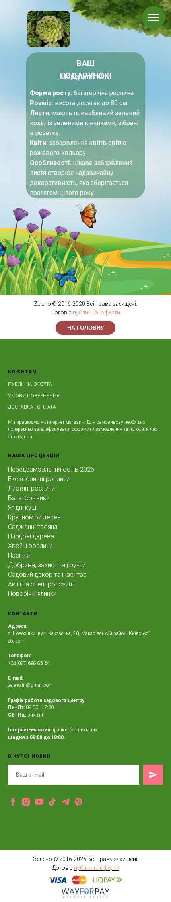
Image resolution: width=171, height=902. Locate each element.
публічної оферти (96, 868)
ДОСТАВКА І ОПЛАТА (32, 407)
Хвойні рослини (30, 546)
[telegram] (65, 802)
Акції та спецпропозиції (41, 584)
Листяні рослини (31, 488)
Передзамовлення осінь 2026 (51, 469)
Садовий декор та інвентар (47, 574)
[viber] (79, 802)
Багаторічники (28, 498)
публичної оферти (96, 312)
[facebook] (13, 802)
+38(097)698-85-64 (29, 663)
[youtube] (39, 802)
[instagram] (26, 802)
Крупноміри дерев (34, 517)
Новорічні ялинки (32, 593)
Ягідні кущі (22, 507)
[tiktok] (52, 802)
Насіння (19, 555)
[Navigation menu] (153, 18)
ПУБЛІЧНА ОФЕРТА (30, 384)
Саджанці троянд (33, 527)
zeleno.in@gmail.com (30, 685)
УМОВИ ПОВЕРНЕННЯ (34, 396)
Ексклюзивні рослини (39, 479)
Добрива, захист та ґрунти (47, 565)
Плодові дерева (31, 536)
